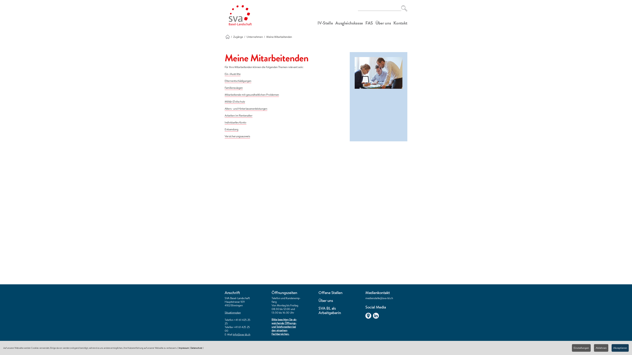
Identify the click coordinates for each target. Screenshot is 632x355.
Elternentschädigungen (238, 81)
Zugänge (238, 37)
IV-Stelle (325, 23)
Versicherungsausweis (237, 136)
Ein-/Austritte (232, 74)
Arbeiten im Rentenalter (238, 115)
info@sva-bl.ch (241, 334)
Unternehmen (255, 37)
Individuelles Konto (235, 122)
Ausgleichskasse (349, 23)
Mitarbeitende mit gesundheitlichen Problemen (252, 95)
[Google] (369, 315)
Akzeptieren (620, 348)
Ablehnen (601, 348)
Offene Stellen (330, 292)
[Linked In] (377, 315)
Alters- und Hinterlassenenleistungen (246, 108)
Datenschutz (196, 348)
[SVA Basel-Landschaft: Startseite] (240, 15)
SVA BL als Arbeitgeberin (329, 310)
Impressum (184, 348)
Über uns (383, 23)
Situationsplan (233, 312)
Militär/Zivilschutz (235, 101)
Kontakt (400, 23)
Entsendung (231, 129)
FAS (369, 23)
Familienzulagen (234, 88)
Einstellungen (581, 348)
